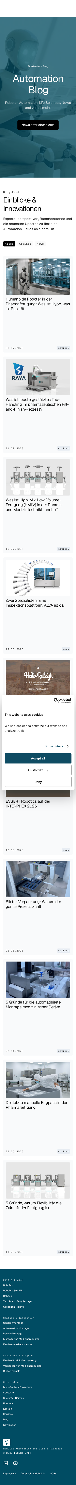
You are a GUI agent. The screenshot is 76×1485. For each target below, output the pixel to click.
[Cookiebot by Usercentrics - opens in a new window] (54, 700)
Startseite (34, 66)
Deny (38, 782)
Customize (35, 770)
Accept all (38, 758)
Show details (54, 746)
